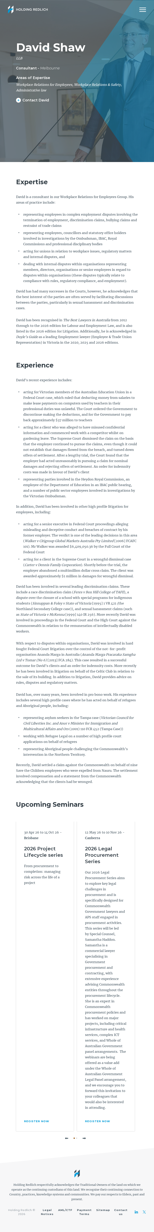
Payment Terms (84, 1212)
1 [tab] (74, 1138)
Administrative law (31, 90)
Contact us (121, 1212)
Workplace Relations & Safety (97, 85)
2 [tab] (76, 1138)
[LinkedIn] (136, 1212)
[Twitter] (144, 1212)
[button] (66, 1138)
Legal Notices (47, 1212)
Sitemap (103, 1210)
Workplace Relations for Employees (44, 85)
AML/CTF (65, 1210)
